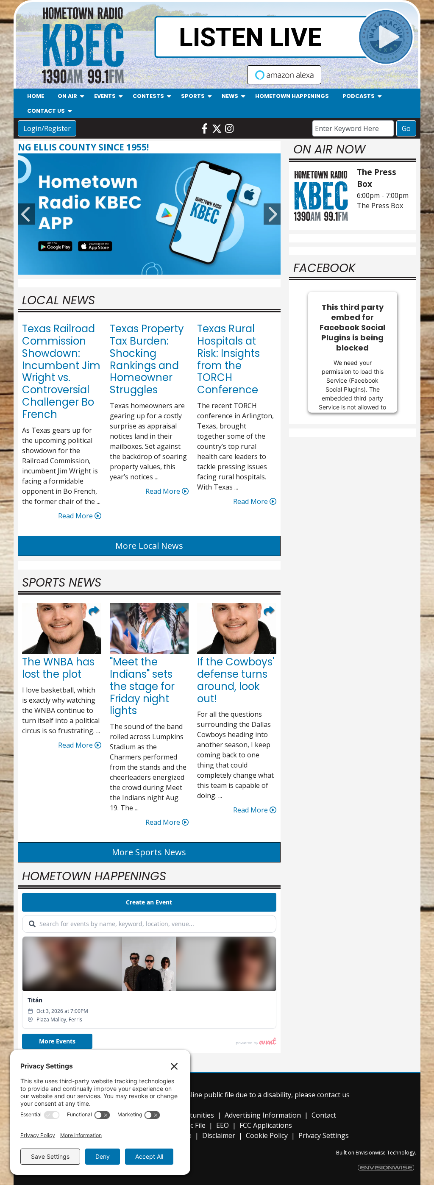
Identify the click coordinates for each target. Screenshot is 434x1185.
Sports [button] (193, 96)
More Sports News (149, 852)
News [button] (230, 96)
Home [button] (35, 96)
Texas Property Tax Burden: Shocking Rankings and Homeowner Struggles (147, 359)
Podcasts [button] (358, 96)
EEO (222, 1125)
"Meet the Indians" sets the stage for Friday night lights (142, 686)
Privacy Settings (323, 1135)
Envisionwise (371, 1152)
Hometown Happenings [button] (292, 96)
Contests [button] (148, 96)
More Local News (149, 545)
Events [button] (105, 96)
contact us (333, 1094)
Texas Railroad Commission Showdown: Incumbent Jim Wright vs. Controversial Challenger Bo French (61, 371)
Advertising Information (263, 1115)
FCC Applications (265, 1125)
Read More (76, 515)
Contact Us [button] (46, 110)
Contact (324, 1115)
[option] (149, 214)
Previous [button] (26, 214)
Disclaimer (218, 1135)
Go (406, 128)
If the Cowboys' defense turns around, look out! (235, 680)
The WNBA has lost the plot (58, 668)
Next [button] (272, 214)
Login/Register (47, 128)
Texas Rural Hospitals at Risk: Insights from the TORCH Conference (228, 359)
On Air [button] (67, 96)
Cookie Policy (267, 1135)
